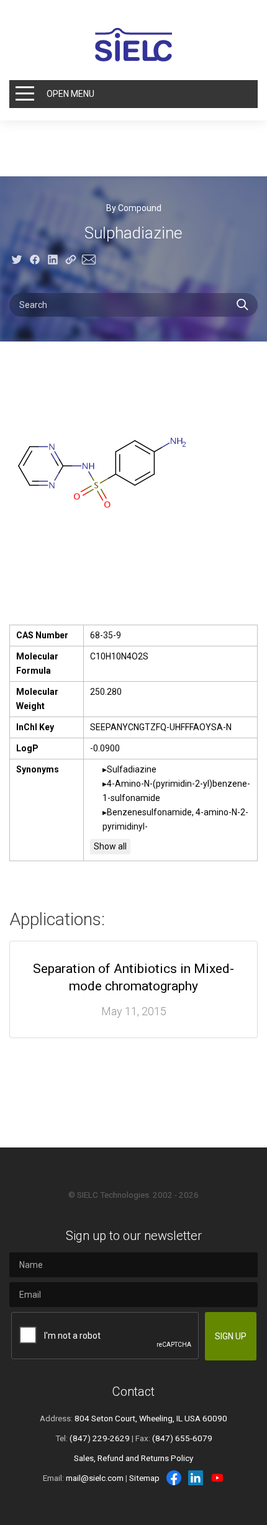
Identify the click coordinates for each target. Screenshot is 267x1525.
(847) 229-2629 (100, 1438)
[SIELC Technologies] (133, 44)
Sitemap (144, 1478)
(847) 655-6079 (182, 1438)
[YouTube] (217, 1477)
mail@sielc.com (95, 1478)
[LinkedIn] (195, 1477)
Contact (133, 1391)
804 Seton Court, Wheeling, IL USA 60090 (151, 1418)
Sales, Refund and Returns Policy (133, 1458)
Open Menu (70, 94)
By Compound (133, 208)
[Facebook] (173, 1477)
